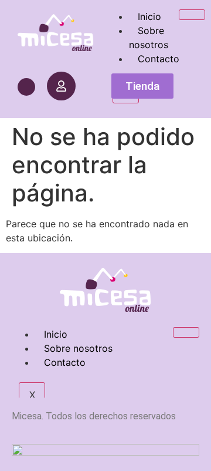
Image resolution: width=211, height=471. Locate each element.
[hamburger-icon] (192, 14)
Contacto (158, 59)
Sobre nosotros (148, 38)
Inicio (149, 16)
